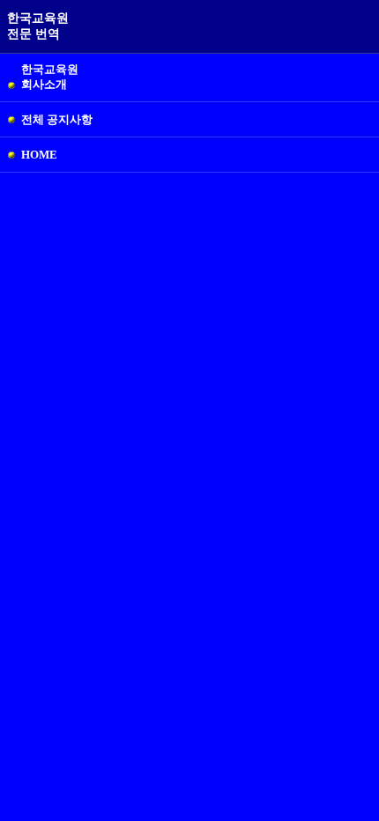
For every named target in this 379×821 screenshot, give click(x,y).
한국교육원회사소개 (49, 77)
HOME (39, 154)
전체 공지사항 (57, 119)
